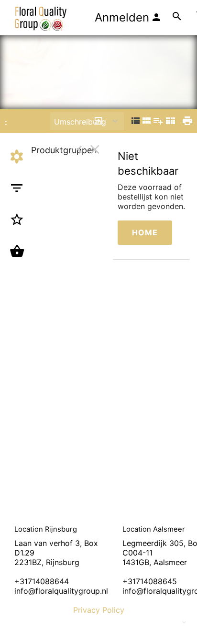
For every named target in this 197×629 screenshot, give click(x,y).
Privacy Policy (98, 610)
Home (145, 232)
